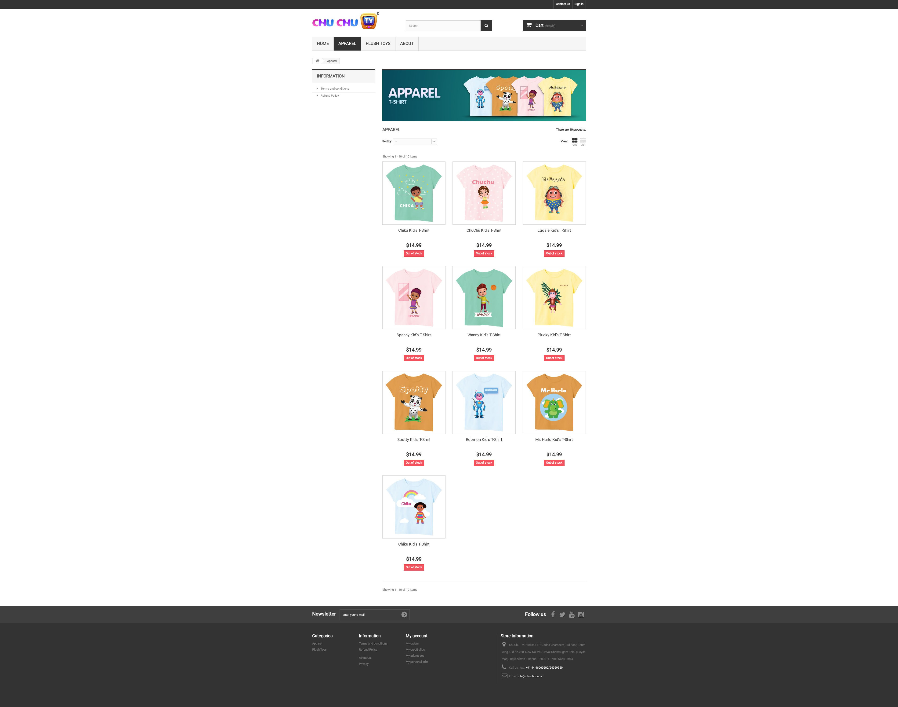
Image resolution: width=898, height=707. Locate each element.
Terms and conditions (334, 88)
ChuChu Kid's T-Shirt (484, 230)
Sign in (579, 4)
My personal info (417, 661)
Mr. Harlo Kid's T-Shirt (554, 439)
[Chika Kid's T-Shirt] (414, 193)
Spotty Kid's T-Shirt (414, 439)
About (407, 43)
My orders (412, 643)
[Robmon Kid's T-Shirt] (484, 402)
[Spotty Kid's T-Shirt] (414, 402)
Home (323, 43)
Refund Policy (329, 95)
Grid (574, 144)
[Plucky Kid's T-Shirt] (554, 297)
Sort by (386, 141)
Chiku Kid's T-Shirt (414, 544)
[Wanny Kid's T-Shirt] (484, 297)
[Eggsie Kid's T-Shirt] (554, 193)
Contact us (563, 4)
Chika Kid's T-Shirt (414, 230)
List (583, 144)
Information (331, 75)
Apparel (347, 43)
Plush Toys (378, 43)
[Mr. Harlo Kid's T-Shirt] (554, 402)
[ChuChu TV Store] (355, 21)
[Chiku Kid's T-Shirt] (414, 507)
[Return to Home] (317, 61)
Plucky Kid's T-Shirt (554, 335)
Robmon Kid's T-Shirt (484, 439)
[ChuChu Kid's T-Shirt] (484, 193)
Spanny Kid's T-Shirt (414, 335)
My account (416, 635)
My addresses (415, 655)
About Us (365, 657)
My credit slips (415, 649)
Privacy (364, 664)
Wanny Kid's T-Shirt (484, 335)
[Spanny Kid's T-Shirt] (414, 297)
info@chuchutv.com (531, 676)
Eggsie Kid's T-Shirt (554, 230)
